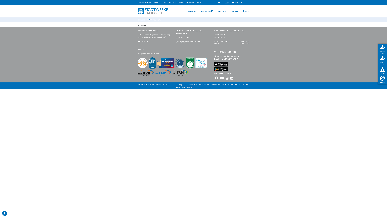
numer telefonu (164, 93)
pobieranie (190, 3)
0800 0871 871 (144, 41)
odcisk (178, 85)
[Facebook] (216, 79)
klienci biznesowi (144, 3)
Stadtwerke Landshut (154, 20)
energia (192, 11)
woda (235, 11)
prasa (180, 3)
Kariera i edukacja (169, 3)
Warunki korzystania (226, 85)
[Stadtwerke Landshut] (153, 11)
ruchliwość (207, 11)
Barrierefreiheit (187, 87)
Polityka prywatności (190, 85)
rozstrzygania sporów (208, 85)
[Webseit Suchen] (219, 3)
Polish (237, 3)
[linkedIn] (232, 79)
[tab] (382, 49)
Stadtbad (222, 11)
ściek (245, 11)
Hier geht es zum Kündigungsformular (227, 56)
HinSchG (238, 85)
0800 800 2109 (182, 37)
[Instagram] (227, 79)
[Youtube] (222, 79)
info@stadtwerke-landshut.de (148, 54)
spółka (156, 3)
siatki (199, 3)
